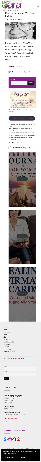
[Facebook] (6, 439)
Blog (5, 337)
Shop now (22, 179)
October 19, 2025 (11, 19)
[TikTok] (14, 439)
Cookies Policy (7, 344)
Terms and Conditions (9, 351)
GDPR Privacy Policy (9, 341)
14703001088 (12, 418)
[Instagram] (10, 439)
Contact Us (7, 339)
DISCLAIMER (7, 346)
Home (5, 327)
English (10, 2)
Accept (23, 457)
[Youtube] (18, 439)
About (5, 329)
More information (10, 457)
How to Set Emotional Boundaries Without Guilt (22, 135)
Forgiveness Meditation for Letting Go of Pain (22, 132)
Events (5, 334)
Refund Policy (7, 349)
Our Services (7, 332)
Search (13, 79)
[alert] (22, 72)
